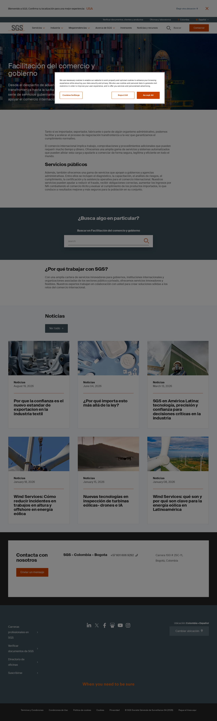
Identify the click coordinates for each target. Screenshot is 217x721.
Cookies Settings (71, 95)
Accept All (148, 95)
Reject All (123, 95)
